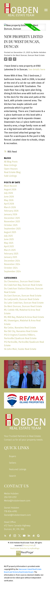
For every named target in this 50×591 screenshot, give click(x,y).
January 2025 (10, 257)
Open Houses (11, 168)
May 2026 (8, 200)
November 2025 (12, 221)
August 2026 (10, 189)
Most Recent (10, 186)
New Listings (10, 165)
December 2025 (12, 218)
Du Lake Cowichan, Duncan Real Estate (24, 302)
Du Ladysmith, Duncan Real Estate (21, 299)
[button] (5, 535)
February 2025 (11, 253)
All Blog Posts (11, 161)
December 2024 (12, 260)
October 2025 (11, 225)
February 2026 (11, 210)
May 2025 (8, 243)
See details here (36, 69)
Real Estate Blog (12, 172)
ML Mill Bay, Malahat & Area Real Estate (24, 317)
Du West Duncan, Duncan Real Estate (29, 55)
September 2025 (12, 228)
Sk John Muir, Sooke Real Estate (20, 349)
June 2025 (9, 239)
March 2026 (10, 207)
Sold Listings (10, 176)
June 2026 (9, 196)
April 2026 (9, 203)
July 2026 (8, 193)
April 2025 (9, 246)
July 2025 (8, 236)
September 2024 (12, 271)
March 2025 (10, 250)
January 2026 (10, 214)
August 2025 (10, 232)
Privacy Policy (29, 545)
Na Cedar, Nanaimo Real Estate (20, 327)
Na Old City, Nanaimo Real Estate (21, 331)
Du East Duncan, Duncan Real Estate (22, 295)
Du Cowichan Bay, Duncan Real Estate (23, 285)
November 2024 (12, 264)
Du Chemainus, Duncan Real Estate (22, 281)
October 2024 (11, 267)
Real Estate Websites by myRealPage (24, 548)
